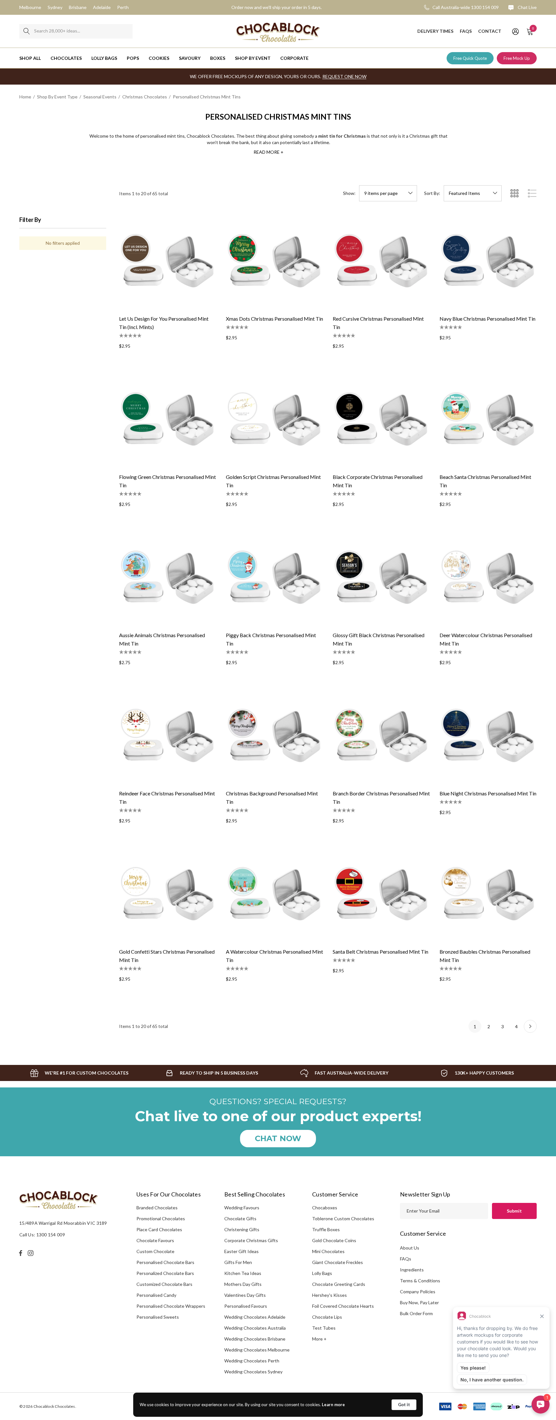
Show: (349, 193)
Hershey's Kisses (329, 1295)
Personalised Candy (156, 1295)
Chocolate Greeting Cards (338, 1284)
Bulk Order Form (416, 1313)
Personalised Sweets (157, 1317)
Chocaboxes (324, 1207)
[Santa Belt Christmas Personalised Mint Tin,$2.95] (381, 894)
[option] (79, 1073)
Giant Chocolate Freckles (337, 1262)
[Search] (26, 31)
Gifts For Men (238, 1262)
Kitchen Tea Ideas (242, 1273)
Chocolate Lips (327, 1317)
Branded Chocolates (157, 1207)
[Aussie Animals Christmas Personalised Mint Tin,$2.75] (167, 577)
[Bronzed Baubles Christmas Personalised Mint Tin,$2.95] (488, 894)
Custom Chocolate (155, 1251)
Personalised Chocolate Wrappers (170, 1306)
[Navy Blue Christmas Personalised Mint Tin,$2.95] (488, 261)
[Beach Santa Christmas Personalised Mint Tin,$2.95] (488, 419)
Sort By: (432, 193)
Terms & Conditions (420, 1280)
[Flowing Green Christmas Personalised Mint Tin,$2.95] (167, 419)
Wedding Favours (241, 1207)
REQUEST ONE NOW (344, 76)
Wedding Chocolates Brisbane (254, 1339)
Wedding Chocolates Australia (255, 1328)
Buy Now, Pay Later (419, 1302)
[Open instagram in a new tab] (31, 1253)
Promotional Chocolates (160, 1218)
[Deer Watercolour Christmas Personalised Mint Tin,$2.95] (488, 577)
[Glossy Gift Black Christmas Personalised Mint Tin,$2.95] (381, 577)
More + (319, 1339)
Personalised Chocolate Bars (165, 1262)
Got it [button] (404, 1404)
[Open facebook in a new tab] (20, 1253)
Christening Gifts (241, 1229)
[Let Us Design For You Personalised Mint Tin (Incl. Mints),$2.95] (167, 261)
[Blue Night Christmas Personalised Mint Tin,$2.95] (488, 735)
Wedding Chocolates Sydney (253, 1371)
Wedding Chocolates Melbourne (257, 1349)
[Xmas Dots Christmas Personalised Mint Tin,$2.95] (274, 261)
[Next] (530, 1026)
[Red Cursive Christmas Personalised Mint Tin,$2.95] (381, 261)
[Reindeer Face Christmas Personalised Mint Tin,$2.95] (167, 735)
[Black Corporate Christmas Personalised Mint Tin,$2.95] (381, 419)
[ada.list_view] (532, 193)
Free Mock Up (517, 58)
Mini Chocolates (328, 1251)
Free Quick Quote (470, 58)
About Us (409, 1248)
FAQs (405, 1258)
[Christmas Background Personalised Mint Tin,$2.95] (274, 735)
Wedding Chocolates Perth (251, 1360)
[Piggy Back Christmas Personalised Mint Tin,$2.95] (274, 577)
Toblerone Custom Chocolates (343, 1218)
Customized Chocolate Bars (164, 1284)
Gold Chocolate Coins (334, 1240)
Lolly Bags (322, 1273)
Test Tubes (324, 1328)
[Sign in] (515, 31)
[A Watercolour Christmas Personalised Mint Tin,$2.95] (274, 894)
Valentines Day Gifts (245, 1295)
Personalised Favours (245, 1306)
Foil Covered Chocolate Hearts (343, 1306)
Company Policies (417, 1291)
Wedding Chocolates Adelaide (254, 1317)
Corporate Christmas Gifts (251, 1240)
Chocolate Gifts (240, 1218)
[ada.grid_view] (514, 193)
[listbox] (473, 193)
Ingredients (412, 1269)
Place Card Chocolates (159, 1229)
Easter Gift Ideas (241, 1251)
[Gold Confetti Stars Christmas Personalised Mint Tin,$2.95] (167, 894)
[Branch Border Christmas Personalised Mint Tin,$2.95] (381, 735)
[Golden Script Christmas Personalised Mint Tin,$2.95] (274, 419)
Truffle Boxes (326, 1229)
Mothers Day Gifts (243, 1284)
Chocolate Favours (155, 1240)
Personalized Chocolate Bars (165, 1273)
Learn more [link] (333, 1404)
